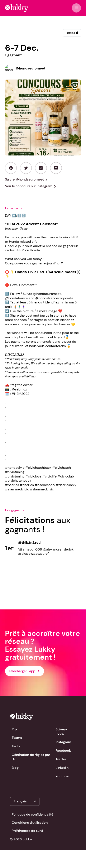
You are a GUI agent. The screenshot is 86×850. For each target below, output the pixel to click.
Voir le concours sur (31, 186)
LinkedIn (62, 767)
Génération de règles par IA (31, 757)
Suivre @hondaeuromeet (27, 179)
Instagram (63, 742)
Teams (17, 737)
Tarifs (16, 746)
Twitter (61, 759)
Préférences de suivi (27, 831)
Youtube (62, 776)
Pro (14, 729)
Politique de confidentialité (32, 814)
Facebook (63, 750)
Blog (15, 767)
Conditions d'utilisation (30, 822)
